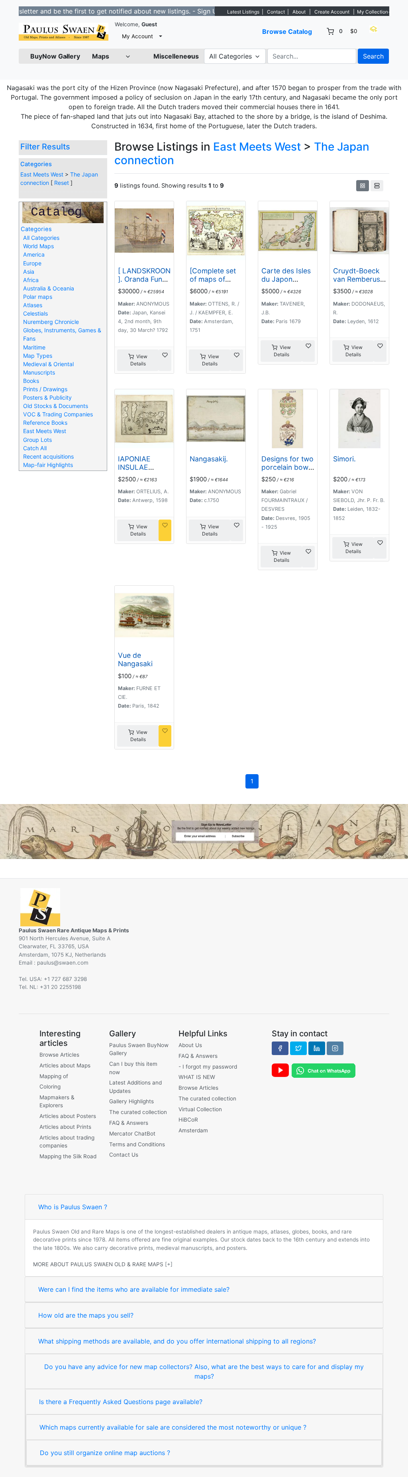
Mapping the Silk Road (67, 1156)
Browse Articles (59, 1054)
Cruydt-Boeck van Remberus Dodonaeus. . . (357, 279)
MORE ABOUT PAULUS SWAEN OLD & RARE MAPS (98, 1264)
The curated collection (138, 1112)
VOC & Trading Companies (58, 414)
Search (373, 56)
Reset (61, 182)
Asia (28, 271)
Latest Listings (243, 12)
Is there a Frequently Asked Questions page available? (120, 1402)
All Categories (41, 237)
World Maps (38, 246)
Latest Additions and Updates (135, 1086)
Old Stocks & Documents (55, 405)
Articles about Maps (64, 1065)
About (299, 12)
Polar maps (37, 296)
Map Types (37, 355)
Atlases (32, 305)
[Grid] (362, 185)
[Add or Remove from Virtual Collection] (165, 360)
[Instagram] (335, 1048)
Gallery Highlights (131, 1101)
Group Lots (37, 439)
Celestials (35, 313)
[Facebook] (280, 1048)
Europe (32, 263)
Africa (31, 280)
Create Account (331, 12)
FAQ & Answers (128, 1123)
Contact (276, 12)
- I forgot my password (207, 1066)
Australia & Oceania (48, 288)
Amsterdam (193, 1130)
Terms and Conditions (137, 1144)
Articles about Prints (65, 1127)
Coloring (50, 1086)
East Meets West (41, 174)
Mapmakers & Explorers (57, 1101)
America (34, 254)
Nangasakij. (209, 459)
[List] (377, 185)
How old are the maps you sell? (85, 1315)
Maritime (34, 347)
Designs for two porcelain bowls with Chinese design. (287, 471)
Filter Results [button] (46, 146)
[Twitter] (298, 1048)
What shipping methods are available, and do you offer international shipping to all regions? (177, 1341)
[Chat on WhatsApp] (323, 1070)
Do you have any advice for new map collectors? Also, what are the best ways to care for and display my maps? (204, 1371)
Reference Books (45, 422)
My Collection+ (374, 12)
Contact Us (123, 1154)
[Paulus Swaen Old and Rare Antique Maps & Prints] (63, 32)
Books (31, 380)
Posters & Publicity (47, 397)
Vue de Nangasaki (135, 659)
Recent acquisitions (48, 456)
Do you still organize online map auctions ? (105, 1453)
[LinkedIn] (316, 1048)
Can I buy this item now (133, 1068)
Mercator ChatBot (132, 1133)
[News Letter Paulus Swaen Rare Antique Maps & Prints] (204, 831)
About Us (190, 1045)
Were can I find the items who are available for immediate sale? (134, 1289)
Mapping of (53, 1076)
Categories (36, 164)
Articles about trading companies (66, 1141)
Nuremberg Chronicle (51, 321)
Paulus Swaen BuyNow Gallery (139, 1049)
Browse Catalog (287, 31)
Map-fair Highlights (48, 464)
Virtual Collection (200, 1109)
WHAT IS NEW (196, 1077)
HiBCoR (188, 1119)
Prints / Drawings (45, 389)
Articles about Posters (67, 1116)
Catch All (35, 448)
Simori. (344, 459)
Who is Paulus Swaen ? (72, 1207)
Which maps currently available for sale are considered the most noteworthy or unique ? (172, 1427)
